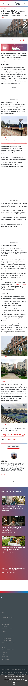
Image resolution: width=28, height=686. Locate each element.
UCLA (14, 439)
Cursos (4, 615)
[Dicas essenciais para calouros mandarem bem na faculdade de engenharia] (13, 500)
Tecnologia (5, 624)
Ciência (4, 631)
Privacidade (5, 659)
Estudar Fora (8, 439)
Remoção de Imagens (8, 650)
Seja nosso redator (8, 643)
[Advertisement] (14, 93)
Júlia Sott (4, 461)
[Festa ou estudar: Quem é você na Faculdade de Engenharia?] (13, 562)
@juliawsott (6, 137)
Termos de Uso (6, 656)
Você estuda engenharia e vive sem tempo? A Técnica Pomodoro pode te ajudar (13, 528)
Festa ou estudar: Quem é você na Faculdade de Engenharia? (13, 569)
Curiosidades (3, 8)
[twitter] (12, 40)
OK (14, 683)
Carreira (4, 626)
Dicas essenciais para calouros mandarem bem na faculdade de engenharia (12, 508)
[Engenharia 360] (14, 3)
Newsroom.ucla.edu (20, 284)
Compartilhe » (4, 40)
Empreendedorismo (7, 629)
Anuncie (4, 654)
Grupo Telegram (6, 640)
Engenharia (5, 622)
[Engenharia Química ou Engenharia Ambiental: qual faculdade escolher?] (13, 541)
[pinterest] (23, 40)
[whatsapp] (15, 40)
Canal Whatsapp (7, 638)
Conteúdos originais (8, 617)
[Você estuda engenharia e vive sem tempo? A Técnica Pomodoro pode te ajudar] (13, 521)
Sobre (3, 647)
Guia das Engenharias (8, 636)
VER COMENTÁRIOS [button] (13, 446)
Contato (4, 652)
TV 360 (4, 612)
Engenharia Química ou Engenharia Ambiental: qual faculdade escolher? (13, 549)
